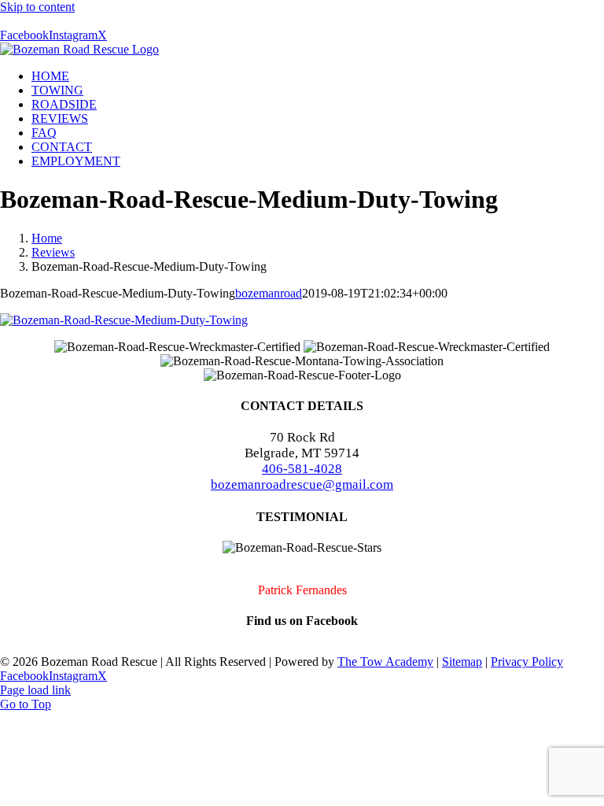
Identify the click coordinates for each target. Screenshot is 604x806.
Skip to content (37, 6)
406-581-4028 (302, 468)
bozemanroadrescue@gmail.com (302, 484)
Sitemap (462, 661)
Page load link (35, 690)
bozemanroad (268, 293)
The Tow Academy (385, 661)
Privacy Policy (527, 661)
